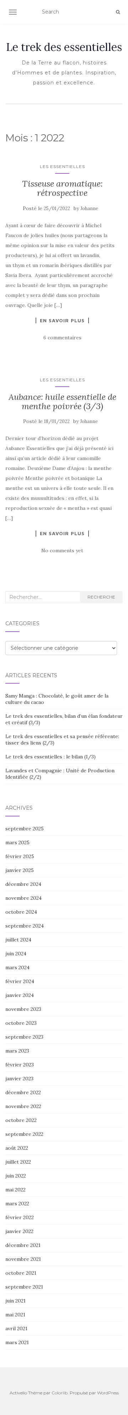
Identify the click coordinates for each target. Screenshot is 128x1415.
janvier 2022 (19, 1231)
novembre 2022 (23, 1106)
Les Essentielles (62, 166)
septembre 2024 (24, 926)
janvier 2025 (19, 870)
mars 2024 (17, 967)
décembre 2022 (23, 1092)
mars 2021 (17, 1342)
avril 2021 (16, 1328)
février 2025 (19, 856)
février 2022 (19, 1217)
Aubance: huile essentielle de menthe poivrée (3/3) (62, 401)
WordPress (108, 1392)
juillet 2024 (18, 939)
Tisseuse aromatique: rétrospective (62, 188)
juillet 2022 (18, 1162)
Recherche (101, 597)
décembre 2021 (23, 1245)
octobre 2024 (21, 912)
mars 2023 (17, 1051)
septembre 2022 (24, 1134)
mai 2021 (15, 1314)
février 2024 (19, 981)
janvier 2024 (19, 995)
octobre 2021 (20, 1273)
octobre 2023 (21, 1023)
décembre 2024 (23, 884)
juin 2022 (15, 1176)
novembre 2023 (23, 1009)
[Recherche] (118, 12)
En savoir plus (62, 320)
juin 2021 (15, 1300)
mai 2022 (15, 1189)
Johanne (89, 208)
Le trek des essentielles (64, 47)
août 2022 (16, 1148)
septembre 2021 (24, 1287)
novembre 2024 (23, 898)
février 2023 (19, 1064)
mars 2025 (17, 842)
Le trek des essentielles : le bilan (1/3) (50, 756)
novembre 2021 (23, 1259)
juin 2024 (15, 953)
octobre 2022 (21, 1120)
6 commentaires (62, 337)
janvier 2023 (19, 1078)
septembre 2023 (24, 1037)
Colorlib (60, 1392)
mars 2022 (17, 1203)
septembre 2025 (24, 828)
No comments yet (62, 550)
